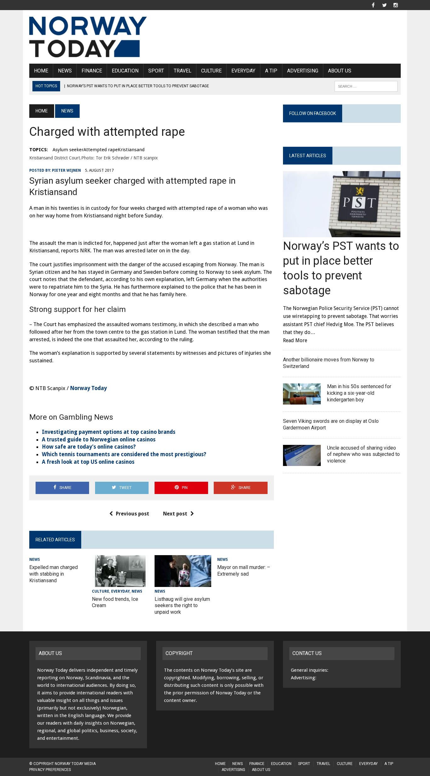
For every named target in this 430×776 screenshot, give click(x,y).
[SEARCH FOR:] (366, 86)
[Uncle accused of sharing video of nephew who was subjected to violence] (302, 462)
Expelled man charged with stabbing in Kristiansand (53, 573)
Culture (211, 71)
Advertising (302, 71)
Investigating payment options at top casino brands (108, 432)
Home (41, 71)
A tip (271, 71)
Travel (182, 71)
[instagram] (396, 5)
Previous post (132, 514)
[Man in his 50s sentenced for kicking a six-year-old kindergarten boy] (302, 400)
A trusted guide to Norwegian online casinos (99, 439)
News (65, 71)
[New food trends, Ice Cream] (120, 583)
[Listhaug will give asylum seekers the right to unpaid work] (183, 583)
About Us (339, 71)
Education (125, 71)
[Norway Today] (88, 36)
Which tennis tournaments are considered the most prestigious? (124, 454)
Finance (92, 71)
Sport (156, 71)
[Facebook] (373, 5)
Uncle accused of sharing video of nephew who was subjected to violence (363, 454)
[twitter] (384, 5)
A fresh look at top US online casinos (88, 462)
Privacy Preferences (50, 769)
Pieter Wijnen (66, 170)
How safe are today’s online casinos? (89, 447)
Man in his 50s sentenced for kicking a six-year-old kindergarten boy (359, 393)
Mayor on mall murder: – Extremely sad (243, 570)
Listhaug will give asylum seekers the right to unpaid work (182, 605)
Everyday (243, 71)
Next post (175, 514)
